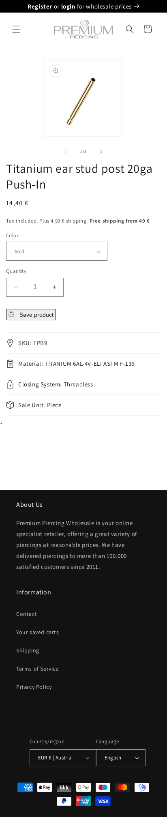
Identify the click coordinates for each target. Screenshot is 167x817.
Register (40, 6)
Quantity (16, 271)
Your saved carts (37, 632)
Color (12, 235)
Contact (26, 614)
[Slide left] (66, 152)
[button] (16, 29)
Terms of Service (37, 668)
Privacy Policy (33, 686)
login (68, 6)
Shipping (27, 650)
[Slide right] (101, 152)
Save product (36, 314)
